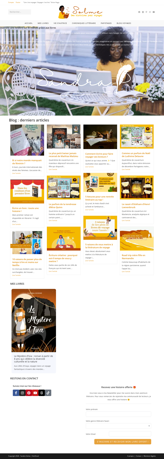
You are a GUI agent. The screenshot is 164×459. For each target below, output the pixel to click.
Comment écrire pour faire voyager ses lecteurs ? (99, 155)
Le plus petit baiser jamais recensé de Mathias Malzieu (63, 155)
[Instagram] (22, 393)
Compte (11, 2)
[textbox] (118, 425)
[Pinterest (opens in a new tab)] (146, 12)
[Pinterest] (29, 393)
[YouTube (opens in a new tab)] (154, 12)
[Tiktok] (48, 393)
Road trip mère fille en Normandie (133, 257)
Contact (138, 456)
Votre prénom (92, 409)
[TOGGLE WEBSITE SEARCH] (138, 23)
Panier (18, 2)
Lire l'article (16, 173)
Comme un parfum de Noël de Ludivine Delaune (136, 155)
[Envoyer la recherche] (28, 11)
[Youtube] (35, 393)
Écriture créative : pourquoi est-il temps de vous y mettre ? (63, 258)
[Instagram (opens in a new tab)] (150, 12)
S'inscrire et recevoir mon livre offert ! (122, 441)
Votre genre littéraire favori (97, 421)
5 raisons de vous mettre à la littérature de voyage (99, 246)
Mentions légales (150, 456)
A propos (130, 456)
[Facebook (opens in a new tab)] (139, 12)
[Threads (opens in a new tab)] (143, 12)
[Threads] (41, 393)
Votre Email (91, 434)
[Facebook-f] (16, 393)
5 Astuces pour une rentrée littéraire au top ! (99, 198)
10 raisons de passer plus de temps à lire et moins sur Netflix (27, 262)
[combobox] (118, 426)
